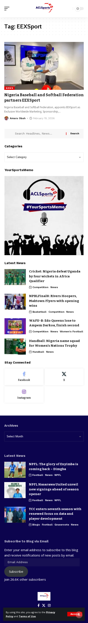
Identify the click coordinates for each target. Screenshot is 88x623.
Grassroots (61, 524)
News (9, 88)
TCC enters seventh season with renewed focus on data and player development (55, 514)
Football (37, 475)
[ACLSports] (44, 8)
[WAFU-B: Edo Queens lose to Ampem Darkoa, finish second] (15, 326)
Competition (40, 287)
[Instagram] (24, 394)
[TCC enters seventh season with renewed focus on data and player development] (15, 515)
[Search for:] (39, 133)
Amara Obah (17, 118)
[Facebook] (24, 376)
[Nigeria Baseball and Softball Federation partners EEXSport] (44, 66)
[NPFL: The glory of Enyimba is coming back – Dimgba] (15, 470)
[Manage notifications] (79, 614)
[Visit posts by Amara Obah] (6, 118)
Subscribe (16, 571)
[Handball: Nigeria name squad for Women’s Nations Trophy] (15, 347)
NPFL (57, 475)
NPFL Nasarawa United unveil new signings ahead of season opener (54, 489)
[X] (64, 376)
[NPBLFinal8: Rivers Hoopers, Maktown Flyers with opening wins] (15, 302)
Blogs (36, 524)
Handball (38, 351)
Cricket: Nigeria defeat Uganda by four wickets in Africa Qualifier (54, 276)
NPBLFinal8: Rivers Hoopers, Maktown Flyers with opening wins (54, 301)
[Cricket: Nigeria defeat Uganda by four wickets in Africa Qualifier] (15, 277)
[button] (74, 614)
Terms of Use (27, 616)
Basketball (39, 311)
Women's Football (71, 331)
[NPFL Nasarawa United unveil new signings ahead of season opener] (15, 490)
